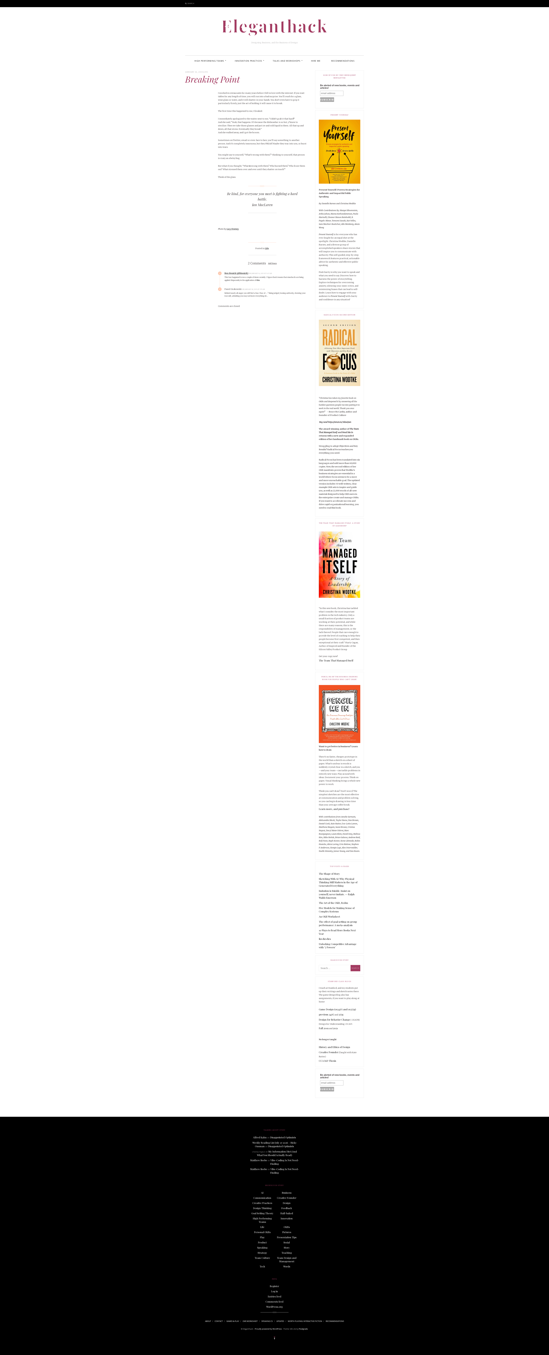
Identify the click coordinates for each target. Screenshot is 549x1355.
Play (262, 1237)
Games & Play (232, 1321)
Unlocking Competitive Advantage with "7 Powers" (337, 945)
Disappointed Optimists (283, 1137)
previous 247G (326, 1014)
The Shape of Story (329, 873)
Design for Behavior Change (334, 1019)
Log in (274, 1291)
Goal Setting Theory (262, 1213)
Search (190, 3)
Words (286, 1266)
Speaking (262, 1247)
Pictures (286, 1232)
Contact (219, 1321)
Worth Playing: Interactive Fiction (305, 1321)
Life (205, 72)
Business (287, 1192)
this (258, 280)
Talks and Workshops (286, 60)
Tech (262, 1266)
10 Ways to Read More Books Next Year (337, 932)
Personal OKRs (262, 1232)
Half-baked (286, 1213)
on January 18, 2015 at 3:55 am (253, 289)
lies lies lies (325, 938)
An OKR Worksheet (329, 916)
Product (262, 1242)
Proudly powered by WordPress (268, 1329)
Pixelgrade (303, 1329)
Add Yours (272, 263)
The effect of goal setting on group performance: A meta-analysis (338, 923)
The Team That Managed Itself (336, 660)
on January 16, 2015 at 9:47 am (260, 273)
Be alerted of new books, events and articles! (339, 86)
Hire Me (316, 60)
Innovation (287, 1218)
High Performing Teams (209, 60)
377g (341, 1014)
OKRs (287, 1227)
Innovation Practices (248, 60)
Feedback (286, 1208)
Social (287, 1242)
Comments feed (274, 1301)
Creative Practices (262, 1203)
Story (287, 1247)
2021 (335, 1028)
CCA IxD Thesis (327, 1060)
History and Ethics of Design (334, 1047)
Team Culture (262, 1257)
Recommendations (343, 60)
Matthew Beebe (258, 1160)
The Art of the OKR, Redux (333, 902)
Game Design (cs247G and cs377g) (337, 1009)
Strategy (262, 1252)
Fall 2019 (324, 1028)
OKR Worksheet (250, 1321)
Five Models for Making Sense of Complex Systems (337, 909)
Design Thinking (262, 1208)
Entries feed (274, 1296)
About (208, 1321)
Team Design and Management (286, 1259)
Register (274, 1286)
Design (287, 1203)
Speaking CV (267, 1321)
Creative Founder (328, 1052)
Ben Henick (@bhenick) (236, 273)
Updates (280, 1321)
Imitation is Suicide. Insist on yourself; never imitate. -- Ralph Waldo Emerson (337, 894)
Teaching (287, 1252)
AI (262, 1192)
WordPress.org (274, 1306)
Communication (262, 1197)
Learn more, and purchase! (334, 808)
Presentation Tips (287, 1237)
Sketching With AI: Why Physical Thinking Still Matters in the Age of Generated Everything (338, 882)
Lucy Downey (233, 229)
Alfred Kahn (260, 1137)
